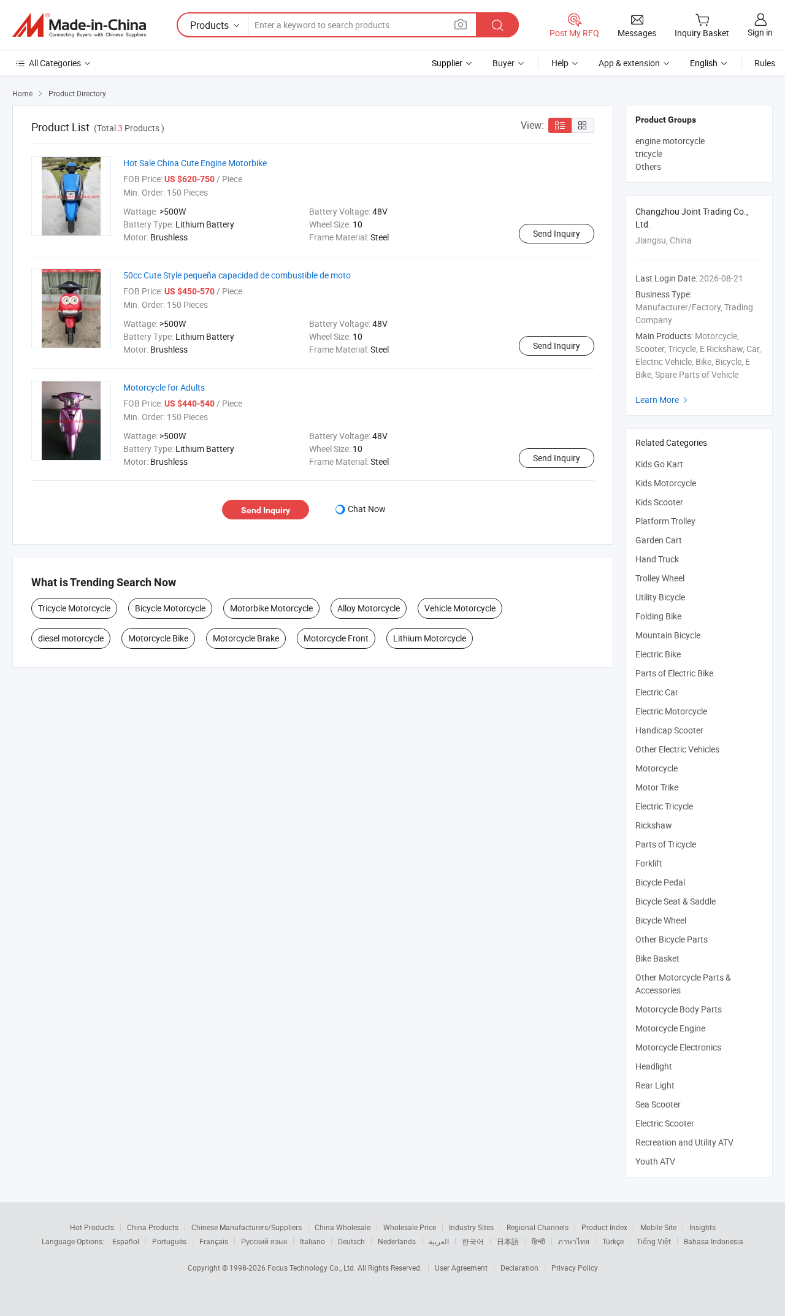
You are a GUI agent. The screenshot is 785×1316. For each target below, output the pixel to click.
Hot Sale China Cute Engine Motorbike (195, 163)
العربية (439, 1241)
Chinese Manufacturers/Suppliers (246, 1227)
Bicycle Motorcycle (170, 608)
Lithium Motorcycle (429, 638)
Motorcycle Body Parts (678, 1009)
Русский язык (264, 1241)
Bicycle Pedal (660, 882)
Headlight (653, 1066)
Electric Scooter (664, 1123)
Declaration (519, 1267)
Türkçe (613, 1241)
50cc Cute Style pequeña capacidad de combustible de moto (237, 275)
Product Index (604, 1227)
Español (125, 1241)
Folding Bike (658, 616)
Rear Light (655, 1085)
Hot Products (92, 1227)
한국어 (473, 1241)
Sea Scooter (658, 1104)
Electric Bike (658, 654)
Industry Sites (471, 1227)
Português (169, 1241)
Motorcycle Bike (158, 638)
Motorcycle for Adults (164, 387)
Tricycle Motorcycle (74, 608)
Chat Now (367, 509)
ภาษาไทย (573, 1241)
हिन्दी (538, 1241)
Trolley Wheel (659, 578)
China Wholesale (342, 1227)
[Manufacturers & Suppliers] (79, 25)
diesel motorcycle (71, 638)
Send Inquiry (556, 233)
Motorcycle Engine (670, 1028)
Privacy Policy (574, 1267)
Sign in (760, 32)
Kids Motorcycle (665, 483)
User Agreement (461, 1267)
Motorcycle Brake (246, 638)
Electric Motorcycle (671, 711)
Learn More (663, 399)
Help (560, 63)
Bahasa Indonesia (713, 1241)
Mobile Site (658, 1227)
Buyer (503, 63)
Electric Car (656, 692)
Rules (764, 63)
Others (648, 166)
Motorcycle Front (336, 638)
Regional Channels (538, 1227)
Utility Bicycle (660, 597)
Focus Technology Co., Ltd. (312, 1267)
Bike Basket (657, 958)
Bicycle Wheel (660, 920)
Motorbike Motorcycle (271, 608)
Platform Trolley (665, 521)
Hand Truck (657, 559)
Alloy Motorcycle (368, 608)
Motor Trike (656, 787)
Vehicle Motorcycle (460, 608)
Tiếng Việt (654, 1241)
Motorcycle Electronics (678, 1047)
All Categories (55, 63)
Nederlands (397, 1241)
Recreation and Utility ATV (684, 1142)
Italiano (312, 1241)
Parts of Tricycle (665, 844)
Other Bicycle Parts (671, 939)
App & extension (629, 63)
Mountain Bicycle (667, 635)
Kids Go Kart (659, 464)
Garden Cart (658, 540)
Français (213, 1241)
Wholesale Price (409, 1227)
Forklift (648, 863)
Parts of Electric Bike (674, 673)
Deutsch (351, 1241)
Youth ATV (655, 1161)
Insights (702, 1227)
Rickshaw (653, 825)
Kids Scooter (659, 502)
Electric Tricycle (664, 806)
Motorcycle (656, 768)
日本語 (508, 1241)
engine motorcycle (670, 141)
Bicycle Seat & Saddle (675, 901)
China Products (152, 1227)
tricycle (648, 153)
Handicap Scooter (669, 730)
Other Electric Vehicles (677, 749)
